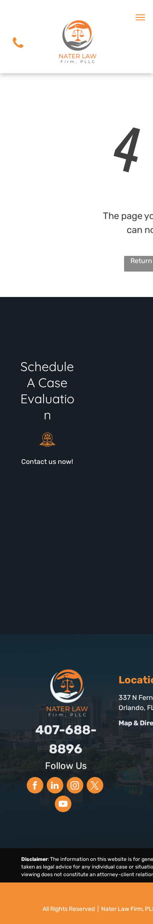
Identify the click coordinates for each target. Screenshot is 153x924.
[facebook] (35, 786)
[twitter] (95, 786)
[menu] (140, 17)
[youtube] (63, 805)
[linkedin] (55, 786)
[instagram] (75, 786)
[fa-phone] (18, 51)
